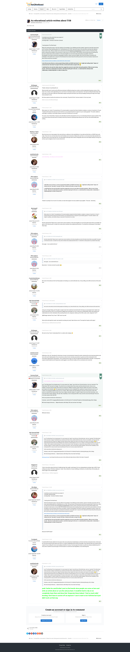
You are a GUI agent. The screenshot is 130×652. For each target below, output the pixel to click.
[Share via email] (42, 633)
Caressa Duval (38, 22)
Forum (41, 9)
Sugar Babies (62, 9)
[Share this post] (101, 85)
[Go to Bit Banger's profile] (34, 93)
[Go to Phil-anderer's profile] (34, 185)
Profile (34, 54)
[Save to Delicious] (36, 633)
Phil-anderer (34, 176)
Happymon (34, 465)
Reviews (35, 9)
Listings (29, 9)
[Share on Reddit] (38, 633)
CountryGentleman (34, 278)
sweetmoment (34, 353)
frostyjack (34, 539)
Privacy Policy (62, 645)
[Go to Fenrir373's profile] (34, 117)
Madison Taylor (34, 131)
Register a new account (46, 620)
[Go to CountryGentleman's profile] (34, 286)
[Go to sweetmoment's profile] (34, 361)
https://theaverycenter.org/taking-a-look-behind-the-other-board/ (56, 60)
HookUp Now (70, 9)
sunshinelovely (34, 154)
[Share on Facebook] (29, 633)
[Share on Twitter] (27, 633)
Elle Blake (34, 487)
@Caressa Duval (45, 457)
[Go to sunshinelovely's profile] (34, 162)
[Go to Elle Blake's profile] (34, 495)
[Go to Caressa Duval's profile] (28, 21)
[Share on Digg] (34, 633)
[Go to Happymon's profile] (34, 473)
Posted (47, 34)
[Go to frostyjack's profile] (34, 549)
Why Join (54, 9)
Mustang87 (34, 208)
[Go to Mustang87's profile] (34, 216)
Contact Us (68, 645)
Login (96, 3)
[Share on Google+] (31, 633)
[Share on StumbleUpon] (40, 633)
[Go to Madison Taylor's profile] (34, 140)
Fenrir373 (34, 107)
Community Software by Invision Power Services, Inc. (65, 649)
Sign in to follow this (91, 20)
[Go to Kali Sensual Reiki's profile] (34, 310)
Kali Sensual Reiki (34, 300)
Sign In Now (83, 620)
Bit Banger (34, 85)
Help (48, 9)
